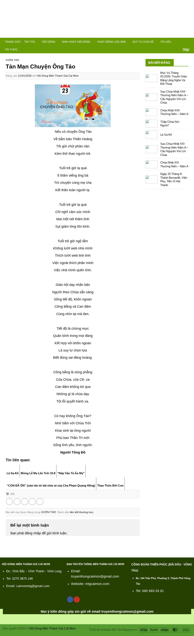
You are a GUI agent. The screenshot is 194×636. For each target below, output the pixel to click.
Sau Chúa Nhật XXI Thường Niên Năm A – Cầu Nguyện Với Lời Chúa (174, 149)
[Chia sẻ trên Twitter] (17, 501)
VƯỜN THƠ (12, 60)
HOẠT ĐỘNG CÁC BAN (111, 41)
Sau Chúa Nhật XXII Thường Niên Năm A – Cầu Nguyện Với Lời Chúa (174, 97)
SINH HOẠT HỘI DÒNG (76, 41)
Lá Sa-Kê (166, 134)
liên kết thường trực (81, 512)
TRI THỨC (11, 49)
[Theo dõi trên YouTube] (77, 599)
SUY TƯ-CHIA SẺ (143, 41)
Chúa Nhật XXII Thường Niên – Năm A (174, 112)
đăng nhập (33, 533)
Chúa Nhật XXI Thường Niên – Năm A (174, 164)
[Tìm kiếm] (187, 42)
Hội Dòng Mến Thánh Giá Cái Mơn (58, 75)
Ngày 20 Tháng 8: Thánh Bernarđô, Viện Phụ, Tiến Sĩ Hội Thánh (173, 179)
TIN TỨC (29, 41)
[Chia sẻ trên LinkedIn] (39, 501)
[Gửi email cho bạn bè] (24, 501)
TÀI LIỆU (165, 41)
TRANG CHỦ (12, 41)
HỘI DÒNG (48, 41)
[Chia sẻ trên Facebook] (9, 501)
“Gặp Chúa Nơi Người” (169, 123)
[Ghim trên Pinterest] (32, 501)
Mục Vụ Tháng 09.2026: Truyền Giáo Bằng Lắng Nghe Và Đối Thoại (173, 78)
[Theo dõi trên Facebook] (70, 599)
